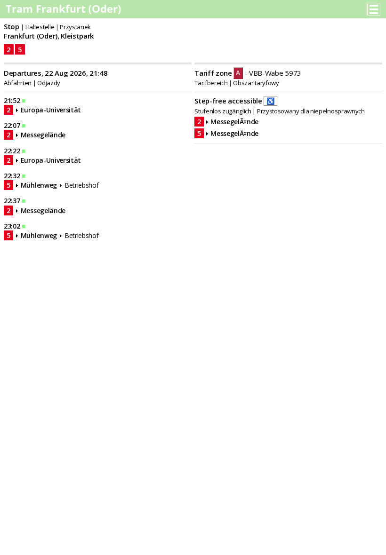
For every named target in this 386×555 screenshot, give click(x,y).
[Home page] (64, 11)
